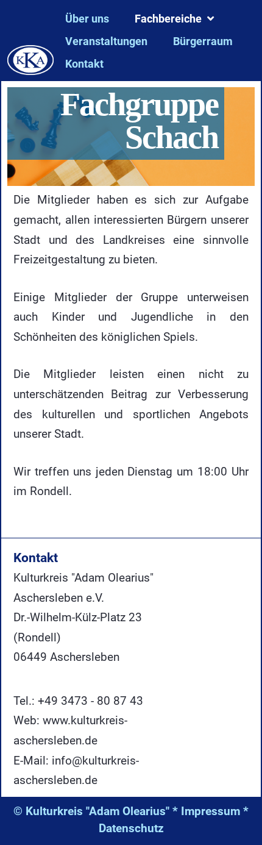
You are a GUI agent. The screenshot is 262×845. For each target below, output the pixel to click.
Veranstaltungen (106, 41)
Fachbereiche (168, 18)
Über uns (87, 18)
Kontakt (84, 63)
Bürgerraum (203, 41)
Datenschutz (131, 828)
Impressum (210, 811)
